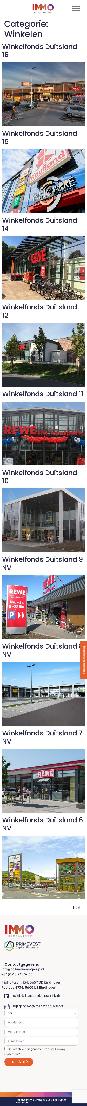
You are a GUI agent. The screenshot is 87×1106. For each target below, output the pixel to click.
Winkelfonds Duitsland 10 (39, 476)
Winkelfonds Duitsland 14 (39, 224)
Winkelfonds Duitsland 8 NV (42, 650)
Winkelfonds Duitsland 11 (42, 394)
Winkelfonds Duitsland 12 (39, 311)
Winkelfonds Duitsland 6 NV (42, 824)
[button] (76, 8)
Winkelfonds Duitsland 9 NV (42, 563)
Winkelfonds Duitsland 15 (39, 137)
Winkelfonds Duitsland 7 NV (42, 737)
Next (79, 907)
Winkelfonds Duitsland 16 (39, 50)
